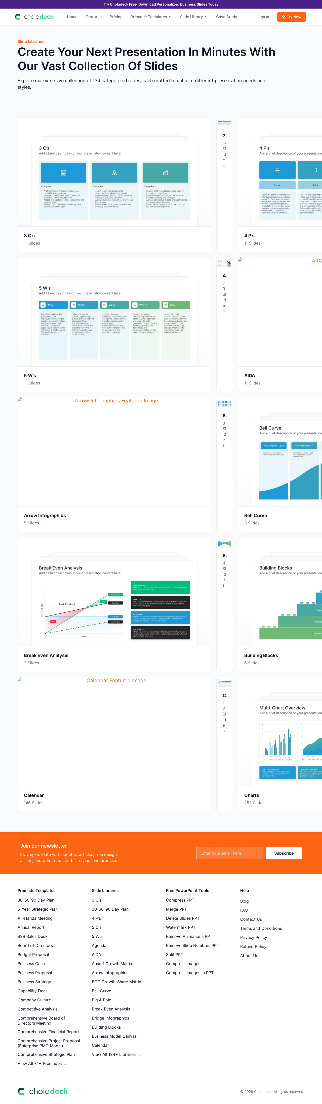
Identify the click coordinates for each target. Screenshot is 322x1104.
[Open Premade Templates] (170, 17)
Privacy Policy (253, 937)
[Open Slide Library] (206, 17)
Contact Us (251, 919)
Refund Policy (253, 946)
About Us (249, 955)
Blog (244, 901)
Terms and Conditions (261, 928)
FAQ (244, 910)
